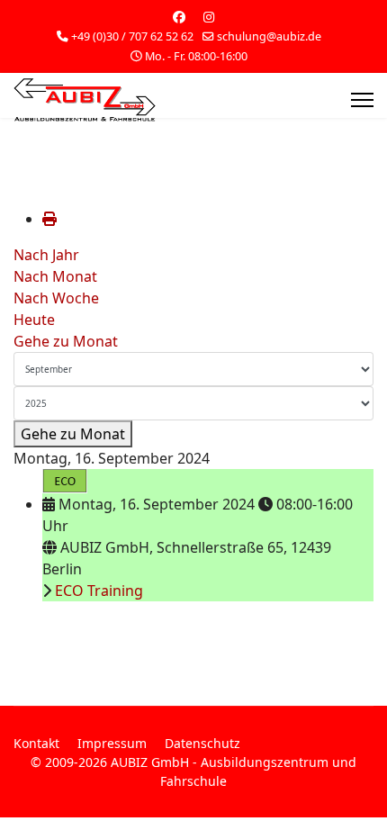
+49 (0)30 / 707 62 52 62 (132, 36)
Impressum (112, 743)
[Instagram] (208, 16)
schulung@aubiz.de (269, 36)
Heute (34, 319)
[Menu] (362, 100)
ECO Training (99, 590)
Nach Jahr (46, 255)
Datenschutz (202, 743)
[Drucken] (49, 219)
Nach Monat (55, 276)
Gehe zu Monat (66, 341)
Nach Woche (56, 298)
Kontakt (36, 743)
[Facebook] (179, 16)
